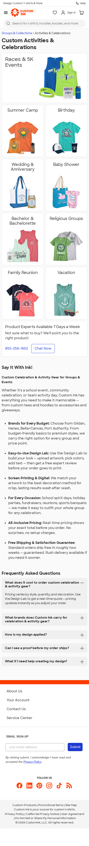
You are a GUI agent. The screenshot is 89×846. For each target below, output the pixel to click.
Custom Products (24, 805)
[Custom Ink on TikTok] (59, 785)
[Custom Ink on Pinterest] (39, 785)
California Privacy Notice (42, 814)
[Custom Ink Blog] (69, 785)
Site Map (71, 805)
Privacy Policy (14, 814)
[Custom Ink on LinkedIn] (29, 785)
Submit (75, 747)
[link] (22, 12)
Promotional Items (50, 805)
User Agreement (72, 814)
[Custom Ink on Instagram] (49, 785)
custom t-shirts (64, 809)
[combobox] (44, 23)
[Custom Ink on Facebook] (19, 785)
